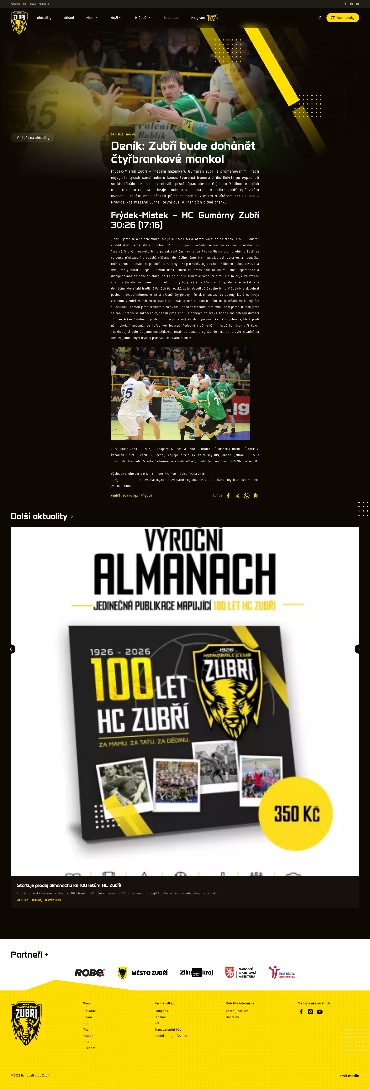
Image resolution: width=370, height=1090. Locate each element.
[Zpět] (10, 649)
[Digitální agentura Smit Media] (349, 1075)
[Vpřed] (359, 649)
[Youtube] (357, 3)
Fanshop (15, 3)
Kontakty (44, 3)
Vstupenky (346, 18)
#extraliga (130, 495)
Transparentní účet (168, 1029)
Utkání (69, 18)
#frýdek (146, 495)
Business (170, 18)
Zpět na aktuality (36, 138)
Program (198, 18)
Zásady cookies (237, 1011)
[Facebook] (345, 3)
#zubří (115, 495)
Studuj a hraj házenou (171, 1036)
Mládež (140, 18)
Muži (114, 18)
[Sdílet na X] (237, 496)
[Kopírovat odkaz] (256, 496)
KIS (24, 3)
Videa (32, 3)
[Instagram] (351, 3)
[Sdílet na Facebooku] (228, 496)
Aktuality (44, 18)
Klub (89, 18)
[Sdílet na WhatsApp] (247, 496)
